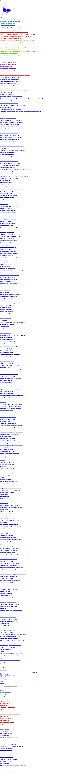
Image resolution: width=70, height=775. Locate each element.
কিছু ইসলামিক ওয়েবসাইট (6, 11)
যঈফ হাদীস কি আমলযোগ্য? (4, 752)
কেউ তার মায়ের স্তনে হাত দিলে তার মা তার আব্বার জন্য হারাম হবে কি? (10, 490)
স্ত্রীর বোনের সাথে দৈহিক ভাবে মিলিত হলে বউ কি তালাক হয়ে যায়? (9, 434)
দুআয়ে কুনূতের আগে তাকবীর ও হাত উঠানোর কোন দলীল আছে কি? (9, 604)
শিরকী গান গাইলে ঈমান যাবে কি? (5, 128)
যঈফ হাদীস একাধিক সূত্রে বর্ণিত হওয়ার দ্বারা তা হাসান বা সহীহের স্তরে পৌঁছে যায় (11, 746)
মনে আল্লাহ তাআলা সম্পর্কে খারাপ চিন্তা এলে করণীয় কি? (8, 341)
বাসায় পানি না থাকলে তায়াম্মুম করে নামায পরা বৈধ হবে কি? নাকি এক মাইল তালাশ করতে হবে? (13, 150)
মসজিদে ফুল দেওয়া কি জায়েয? (4, 642)
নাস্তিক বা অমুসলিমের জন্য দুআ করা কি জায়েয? (7, 391)
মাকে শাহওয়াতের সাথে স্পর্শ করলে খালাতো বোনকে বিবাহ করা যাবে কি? (10, 81)
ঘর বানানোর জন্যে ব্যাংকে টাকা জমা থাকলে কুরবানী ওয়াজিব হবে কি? (9, 589)
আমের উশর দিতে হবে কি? (4, 412)
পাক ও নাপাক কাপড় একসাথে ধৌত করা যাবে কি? (7, 384)
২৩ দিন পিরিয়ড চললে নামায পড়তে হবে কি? (6, 348)
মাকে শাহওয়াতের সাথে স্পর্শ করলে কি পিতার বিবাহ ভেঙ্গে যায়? (8, 576)
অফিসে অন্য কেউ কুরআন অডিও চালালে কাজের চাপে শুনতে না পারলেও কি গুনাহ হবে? (12, 42)
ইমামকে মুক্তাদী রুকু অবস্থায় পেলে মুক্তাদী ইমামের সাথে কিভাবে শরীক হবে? (11, 539)
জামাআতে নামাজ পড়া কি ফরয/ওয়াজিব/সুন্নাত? (7, 363)
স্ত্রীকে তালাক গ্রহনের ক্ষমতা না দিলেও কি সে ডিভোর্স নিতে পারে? (9, 178)
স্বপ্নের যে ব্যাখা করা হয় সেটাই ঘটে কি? (6, 421)
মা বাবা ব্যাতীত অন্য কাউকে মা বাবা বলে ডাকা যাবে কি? (8, 617)
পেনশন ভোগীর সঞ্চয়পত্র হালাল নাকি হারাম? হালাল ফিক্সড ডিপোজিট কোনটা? (11, 137)
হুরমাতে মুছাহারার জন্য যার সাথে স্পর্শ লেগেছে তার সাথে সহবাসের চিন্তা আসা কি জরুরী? (12, 105)
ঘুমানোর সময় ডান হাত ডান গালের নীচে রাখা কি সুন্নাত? (8, 537)
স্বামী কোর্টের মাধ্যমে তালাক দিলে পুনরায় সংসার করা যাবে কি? (8, 240)
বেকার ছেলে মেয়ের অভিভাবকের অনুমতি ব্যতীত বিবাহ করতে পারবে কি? (10, 354)
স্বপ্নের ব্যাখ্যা (2, 460)
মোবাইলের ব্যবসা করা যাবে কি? (4, 326)
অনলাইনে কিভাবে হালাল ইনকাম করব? (5, 281)
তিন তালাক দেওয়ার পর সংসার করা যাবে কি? (6, 100)
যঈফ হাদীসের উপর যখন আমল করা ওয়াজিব (6, 750)
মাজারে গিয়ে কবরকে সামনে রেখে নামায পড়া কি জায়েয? (8, 582)
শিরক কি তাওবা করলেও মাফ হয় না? (5, 498)
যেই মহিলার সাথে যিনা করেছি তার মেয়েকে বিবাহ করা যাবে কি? (8, 257)
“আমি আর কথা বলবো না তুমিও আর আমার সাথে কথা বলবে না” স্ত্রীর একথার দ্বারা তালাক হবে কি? (13, 90)
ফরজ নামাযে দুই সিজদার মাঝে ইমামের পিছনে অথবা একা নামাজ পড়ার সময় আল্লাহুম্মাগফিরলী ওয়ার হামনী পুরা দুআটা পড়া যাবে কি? (18, 34)
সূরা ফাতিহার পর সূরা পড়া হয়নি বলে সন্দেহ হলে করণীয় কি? (8, 49)
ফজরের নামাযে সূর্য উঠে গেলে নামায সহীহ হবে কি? (7, 457)
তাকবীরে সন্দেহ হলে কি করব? (4, 509)
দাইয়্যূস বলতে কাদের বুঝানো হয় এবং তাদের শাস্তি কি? (8, 602)
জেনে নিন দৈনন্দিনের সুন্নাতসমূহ (4, 673)
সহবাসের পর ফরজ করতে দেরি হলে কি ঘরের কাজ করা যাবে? (8, 513)
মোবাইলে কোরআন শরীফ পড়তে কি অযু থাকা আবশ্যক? (8, 247)
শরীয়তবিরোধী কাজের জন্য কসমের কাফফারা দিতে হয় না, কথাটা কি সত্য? (10, 19)
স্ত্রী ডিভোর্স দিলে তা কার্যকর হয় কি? (5, 180)
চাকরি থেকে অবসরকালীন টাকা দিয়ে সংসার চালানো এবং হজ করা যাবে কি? (10, 186)
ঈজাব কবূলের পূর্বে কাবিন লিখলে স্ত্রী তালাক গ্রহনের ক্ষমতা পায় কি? (9, 520)
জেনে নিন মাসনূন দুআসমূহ (4, 674)
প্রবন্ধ (3, 5)
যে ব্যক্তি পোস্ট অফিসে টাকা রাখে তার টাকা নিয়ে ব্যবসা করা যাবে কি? (10, 27)
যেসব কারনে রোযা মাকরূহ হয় (4, 705)
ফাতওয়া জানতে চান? (3, 670)
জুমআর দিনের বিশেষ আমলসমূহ (4, 763)
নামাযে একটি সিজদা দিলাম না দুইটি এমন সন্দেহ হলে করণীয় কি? (9, 206)
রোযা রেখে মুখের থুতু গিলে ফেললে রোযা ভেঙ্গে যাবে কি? (8, 118)
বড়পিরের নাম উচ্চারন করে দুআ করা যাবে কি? (6, 255)
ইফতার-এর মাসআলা (3, 711)
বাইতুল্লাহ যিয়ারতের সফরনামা (4, 735)
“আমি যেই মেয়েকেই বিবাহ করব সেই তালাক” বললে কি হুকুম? (8, 550)
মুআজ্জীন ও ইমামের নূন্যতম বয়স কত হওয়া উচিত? (7, 197)
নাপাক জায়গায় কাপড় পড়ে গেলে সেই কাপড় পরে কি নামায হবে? (9, 627)
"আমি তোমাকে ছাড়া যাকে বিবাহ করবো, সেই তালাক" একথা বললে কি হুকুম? (10, 214)
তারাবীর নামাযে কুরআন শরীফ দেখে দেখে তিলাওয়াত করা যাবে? (8, 481)
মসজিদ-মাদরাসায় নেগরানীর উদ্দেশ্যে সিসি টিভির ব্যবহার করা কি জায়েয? (10, 580)
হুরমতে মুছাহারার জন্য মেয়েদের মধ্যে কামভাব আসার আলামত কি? (9, 253)
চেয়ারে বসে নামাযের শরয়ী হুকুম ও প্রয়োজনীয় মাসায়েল (7, 767)
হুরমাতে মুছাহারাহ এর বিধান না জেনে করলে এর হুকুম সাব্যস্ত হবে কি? (9, 126)
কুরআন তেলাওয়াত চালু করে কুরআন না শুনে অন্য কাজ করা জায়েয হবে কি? (10, 636)
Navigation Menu (3, 1)
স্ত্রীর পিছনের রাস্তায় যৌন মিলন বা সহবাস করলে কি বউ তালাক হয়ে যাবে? (10, 294)
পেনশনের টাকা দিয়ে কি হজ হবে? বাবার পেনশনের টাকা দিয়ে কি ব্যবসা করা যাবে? (11, 135)
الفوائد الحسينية (5, 12)
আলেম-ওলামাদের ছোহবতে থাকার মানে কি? (6, 399)
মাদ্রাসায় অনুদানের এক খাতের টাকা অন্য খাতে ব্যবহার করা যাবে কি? (9, 55)
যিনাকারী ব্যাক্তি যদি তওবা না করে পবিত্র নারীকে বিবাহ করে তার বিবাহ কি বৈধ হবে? (11, 567)
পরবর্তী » (5, 662)
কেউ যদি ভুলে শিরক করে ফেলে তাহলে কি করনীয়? (7, 492)
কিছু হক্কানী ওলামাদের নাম (6, 9)
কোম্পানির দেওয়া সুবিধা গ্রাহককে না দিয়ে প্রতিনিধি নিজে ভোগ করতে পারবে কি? (11, 425)
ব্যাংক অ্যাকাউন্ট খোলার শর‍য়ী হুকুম (5, 754)
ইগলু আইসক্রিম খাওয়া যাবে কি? (4, 320)
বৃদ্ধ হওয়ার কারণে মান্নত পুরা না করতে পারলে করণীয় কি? (8, 212)
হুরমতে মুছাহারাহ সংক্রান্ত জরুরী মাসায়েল (6, 733)
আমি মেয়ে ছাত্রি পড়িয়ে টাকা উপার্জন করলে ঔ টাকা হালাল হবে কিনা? (9, 365)
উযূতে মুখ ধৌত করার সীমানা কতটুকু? (5, 266)
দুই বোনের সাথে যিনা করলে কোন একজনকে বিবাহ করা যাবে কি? (9, 103)
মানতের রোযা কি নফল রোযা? (4, 503)
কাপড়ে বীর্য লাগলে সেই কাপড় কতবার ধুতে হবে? (7, 546)
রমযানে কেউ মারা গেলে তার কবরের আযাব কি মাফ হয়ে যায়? (8, 599)
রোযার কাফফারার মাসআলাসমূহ (4, 716)
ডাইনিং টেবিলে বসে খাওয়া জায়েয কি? (5, 328)
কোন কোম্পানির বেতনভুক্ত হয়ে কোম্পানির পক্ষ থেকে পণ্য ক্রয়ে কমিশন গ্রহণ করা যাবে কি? (13, 335)
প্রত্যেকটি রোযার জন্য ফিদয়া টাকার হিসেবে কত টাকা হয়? (8, 516)
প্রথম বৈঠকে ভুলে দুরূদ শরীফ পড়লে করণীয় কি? (7, 462)
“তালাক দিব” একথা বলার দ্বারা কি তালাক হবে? (7, 311)
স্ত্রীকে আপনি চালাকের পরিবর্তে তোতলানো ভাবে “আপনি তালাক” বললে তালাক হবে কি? (12, 146)
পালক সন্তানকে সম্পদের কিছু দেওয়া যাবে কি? (6, 225)
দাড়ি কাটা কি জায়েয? (3, 466)
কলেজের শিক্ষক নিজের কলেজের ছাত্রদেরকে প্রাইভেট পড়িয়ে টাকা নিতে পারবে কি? (11, 395)
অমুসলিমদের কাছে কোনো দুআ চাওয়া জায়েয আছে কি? (7, 268)
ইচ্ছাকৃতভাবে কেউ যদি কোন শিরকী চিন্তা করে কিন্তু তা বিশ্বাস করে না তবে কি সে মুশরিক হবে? (13, 634)
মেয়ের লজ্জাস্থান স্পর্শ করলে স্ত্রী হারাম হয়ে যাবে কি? (7, 167)
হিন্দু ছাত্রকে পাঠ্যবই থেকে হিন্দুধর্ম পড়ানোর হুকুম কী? (7, 419)
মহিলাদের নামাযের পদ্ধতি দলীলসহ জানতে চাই (6, 94)
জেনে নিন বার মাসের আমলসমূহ (4, 676)
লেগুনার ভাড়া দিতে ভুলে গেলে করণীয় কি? (6, 221)
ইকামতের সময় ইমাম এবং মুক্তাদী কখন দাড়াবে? (7, 742)
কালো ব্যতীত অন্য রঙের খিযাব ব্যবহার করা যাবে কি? (7, 440)
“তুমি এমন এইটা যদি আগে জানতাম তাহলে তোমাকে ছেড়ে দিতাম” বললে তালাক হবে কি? (12, 322)
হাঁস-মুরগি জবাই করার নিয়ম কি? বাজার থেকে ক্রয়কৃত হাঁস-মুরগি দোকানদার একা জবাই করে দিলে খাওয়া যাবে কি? (15, 169)
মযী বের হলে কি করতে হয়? (4, 556)
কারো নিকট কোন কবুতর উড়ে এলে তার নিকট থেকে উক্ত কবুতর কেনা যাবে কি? (11, 38)
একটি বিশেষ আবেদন (35, 672)
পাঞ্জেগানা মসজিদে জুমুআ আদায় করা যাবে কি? (6, 535)
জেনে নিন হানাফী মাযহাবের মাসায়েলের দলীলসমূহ (7, 675)
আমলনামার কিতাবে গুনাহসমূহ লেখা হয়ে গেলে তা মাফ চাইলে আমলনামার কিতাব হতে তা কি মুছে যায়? (14, 47)
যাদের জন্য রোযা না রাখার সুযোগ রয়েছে (5, 718)
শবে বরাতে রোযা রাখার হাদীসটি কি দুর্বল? (5, 531)
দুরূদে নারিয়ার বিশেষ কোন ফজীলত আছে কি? (6, 436)
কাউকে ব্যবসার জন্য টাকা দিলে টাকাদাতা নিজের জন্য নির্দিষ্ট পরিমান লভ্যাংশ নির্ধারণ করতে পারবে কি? (14, 32)
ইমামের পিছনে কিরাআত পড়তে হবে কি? (5, 290)
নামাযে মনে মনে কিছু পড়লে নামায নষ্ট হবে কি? (6, 249)
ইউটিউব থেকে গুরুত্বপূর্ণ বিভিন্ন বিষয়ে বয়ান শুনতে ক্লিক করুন (9, 737)
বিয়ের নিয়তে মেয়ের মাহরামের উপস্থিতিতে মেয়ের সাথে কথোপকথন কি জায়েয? (11, 408)
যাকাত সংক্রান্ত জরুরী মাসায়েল (4, 729)
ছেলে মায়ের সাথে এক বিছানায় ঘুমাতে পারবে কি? (7, 361)
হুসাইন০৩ (3, 679)
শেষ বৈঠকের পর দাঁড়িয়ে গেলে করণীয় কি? (6, 595)
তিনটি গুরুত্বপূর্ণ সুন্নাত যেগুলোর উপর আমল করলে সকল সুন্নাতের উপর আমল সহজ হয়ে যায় (13, 765)
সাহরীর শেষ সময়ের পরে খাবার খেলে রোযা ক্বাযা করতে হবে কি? (9, 524)
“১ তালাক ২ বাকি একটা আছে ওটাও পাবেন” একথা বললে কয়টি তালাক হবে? (10, 109)
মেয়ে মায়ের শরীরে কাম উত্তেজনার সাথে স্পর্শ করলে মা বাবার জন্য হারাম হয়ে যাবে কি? (12, 397)
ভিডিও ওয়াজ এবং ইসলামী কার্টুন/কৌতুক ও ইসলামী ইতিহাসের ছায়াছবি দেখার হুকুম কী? (12, 640)
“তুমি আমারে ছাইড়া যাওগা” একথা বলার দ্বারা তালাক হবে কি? (9, 53)
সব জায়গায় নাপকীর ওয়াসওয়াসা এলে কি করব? (6, 387)
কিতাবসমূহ (4, 8)
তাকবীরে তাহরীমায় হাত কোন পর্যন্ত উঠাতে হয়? (6, 479)
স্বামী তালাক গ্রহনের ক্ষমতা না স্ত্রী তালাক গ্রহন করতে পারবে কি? (9, 272)
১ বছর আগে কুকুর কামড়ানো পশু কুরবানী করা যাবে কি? (7, 23)
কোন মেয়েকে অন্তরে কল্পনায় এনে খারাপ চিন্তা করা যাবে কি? (8, 470)
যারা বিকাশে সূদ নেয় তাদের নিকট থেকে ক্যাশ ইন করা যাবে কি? (9, 251)
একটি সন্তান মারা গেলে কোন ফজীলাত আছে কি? (7, 234)
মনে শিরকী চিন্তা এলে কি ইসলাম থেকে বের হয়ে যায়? (7, 285)
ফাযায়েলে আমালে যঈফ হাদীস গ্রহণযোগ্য (6, 748)
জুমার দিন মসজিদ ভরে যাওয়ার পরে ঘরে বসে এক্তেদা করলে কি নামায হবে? (10, 21)
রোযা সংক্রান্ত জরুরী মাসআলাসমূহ (5, 701)
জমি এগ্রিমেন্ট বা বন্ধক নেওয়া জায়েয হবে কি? (6, 184)
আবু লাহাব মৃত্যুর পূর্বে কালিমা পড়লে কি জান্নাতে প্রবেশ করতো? (9, 541)
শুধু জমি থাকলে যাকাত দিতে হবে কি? (5, 367)
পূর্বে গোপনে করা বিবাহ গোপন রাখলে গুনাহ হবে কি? (7, 324)
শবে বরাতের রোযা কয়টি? (3, 522)
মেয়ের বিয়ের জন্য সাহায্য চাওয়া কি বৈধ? (6, 208)
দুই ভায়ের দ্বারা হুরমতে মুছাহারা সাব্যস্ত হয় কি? (7, 339)
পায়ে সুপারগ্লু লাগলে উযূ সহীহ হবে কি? (5, 356)
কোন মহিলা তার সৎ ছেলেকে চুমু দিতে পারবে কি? (7, 232)
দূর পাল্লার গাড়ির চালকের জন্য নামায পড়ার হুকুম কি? (7, 300)
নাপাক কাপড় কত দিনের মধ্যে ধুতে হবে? (5, 318)
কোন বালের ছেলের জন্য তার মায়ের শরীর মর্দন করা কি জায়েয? (8, 64)
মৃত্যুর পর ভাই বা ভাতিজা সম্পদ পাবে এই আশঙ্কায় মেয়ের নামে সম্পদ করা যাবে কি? (11, 122)
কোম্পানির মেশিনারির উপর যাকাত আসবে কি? (6, 107)
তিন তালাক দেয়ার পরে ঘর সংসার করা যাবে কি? (6, 191)
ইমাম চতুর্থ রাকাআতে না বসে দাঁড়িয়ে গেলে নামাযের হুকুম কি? (8, 279)
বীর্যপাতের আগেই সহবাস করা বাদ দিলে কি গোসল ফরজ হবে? (8, 296)
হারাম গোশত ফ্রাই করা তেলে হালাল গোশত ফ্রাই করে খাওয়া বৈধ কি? (9, 275)
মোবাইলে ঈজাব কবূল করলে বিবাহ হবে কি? (6, 66)
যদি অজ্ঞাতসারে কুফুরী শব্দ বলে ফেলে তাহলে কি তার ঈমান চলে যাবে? (9, 619)
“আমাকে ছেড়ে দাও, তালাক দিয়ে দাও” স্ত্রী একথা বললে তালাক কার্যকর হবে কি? (11, 610)
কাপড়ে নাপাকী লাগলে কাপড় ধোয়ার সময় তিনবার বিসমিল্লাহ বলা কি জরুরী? (10, 563)
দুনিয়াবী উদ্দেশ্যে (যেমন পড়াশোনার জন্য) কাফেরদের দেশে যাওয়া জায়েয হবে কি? (11, 270)
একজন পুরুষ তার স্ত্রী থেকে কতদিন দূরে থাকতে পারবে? (8, 313)
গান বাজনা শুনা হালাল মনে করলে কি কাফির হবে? (7, 154)
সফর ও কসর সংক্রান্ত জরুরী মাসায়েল (5, 761)
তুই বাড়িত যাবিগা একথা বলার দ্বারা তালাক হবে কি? (7, 85)
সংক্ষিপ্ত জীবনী (5, 4)
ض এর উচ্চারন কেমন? (3, 544)
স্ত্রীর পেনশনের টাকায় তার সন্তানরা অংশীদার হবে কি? (7, 156)
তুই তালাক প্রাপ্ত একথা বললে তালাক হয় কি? (6, 597)
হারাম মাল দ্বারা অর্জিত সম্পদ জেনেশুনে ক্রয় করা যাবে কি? (8, 414)
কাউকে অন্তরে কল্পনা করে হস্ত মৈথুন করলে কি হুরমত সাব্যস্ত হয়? (9, 346)
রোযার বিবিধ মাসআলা (3, 724)
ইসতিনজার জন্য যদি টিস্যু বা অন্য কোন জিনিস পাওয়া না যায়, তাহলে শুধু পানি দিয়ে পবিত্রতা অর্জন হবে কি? (15, 75)
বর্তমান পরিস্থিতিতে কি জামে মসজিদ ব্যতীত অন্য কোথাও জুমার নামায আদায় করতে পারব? (12, 526)
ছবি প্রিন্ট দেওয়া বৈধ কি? (3, 148)
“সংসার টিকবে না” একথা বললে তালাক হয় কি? (6, 578)
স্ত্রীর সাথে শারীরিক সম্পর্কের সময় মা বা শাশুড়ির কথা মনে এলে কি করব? (10, 124)
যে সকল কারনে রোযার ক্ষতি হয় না (5, 703)
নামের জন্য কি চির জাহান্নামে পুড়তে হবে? (6, 475)
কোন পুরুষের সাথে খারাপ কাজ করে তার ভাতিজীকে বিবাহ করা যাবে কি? (10, 427)
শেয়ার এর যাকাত (2, 690)
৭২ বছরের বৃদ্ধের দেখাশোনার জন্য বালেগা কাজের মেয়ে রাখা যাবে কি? (9, 165)
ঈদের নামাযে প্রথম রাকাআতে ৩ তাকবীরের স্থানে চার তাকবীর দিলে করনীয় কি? (11, 227)
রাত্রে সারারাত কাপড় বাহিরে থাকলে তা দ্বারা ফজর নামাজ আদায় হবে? (9, 453)
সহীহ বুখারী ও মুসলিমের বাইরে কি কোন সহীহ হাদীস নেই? (8, 744)
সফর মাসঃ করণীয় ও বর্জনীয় (4, 696)
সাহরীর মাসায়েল (2, 709)
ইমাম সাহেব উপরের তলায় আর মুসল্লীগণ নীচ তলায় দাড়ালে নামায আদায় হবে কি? (11, 432)
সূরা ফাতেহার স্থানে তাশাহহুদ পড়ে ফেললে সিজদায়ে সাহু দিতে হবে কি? (10, 171)
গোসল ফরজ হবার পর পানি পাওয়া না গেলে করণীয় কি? (7, 262)
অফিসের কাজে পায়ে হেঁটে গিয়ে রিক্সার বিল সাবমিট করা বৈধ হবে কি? (9, 139)
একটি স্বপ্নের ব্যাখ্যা (3, 608)
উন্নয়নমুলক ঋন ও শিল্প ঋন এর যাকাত (5, 692)
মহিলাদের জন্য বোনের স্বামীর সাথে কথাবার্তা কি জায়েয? (8, 455)
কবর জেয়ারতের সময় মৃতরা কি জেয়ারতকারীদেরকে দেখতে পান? (8, 565)
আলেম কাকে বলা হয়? (3, 402)
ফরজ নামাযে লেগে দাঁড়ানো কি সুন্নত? (5, 533)
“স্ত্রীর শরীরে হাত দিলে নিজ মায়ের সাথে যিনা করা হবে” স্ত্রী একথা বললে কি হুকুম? (11, 653)
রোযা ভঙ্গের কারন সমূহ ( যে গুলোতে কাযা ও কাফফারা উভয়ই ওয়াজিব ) (10, 714)
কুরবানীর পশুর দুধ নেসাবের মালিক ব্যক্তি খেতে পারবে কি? (8, 219)
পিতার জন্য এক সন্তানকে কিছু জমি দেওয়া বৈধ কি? (7, 210)
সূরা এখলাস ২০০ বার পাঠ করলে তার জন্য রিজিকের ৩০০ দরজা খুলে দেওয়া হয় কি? (11, 404)
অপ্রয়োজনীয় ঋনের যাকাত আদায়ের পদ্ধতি (6, 358)
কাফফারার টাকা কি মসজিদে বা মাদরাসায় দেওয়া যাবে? (7, 309)
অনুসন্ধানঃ (1, 685)
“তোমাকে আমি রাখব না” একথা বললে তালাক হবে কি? (7, 229)
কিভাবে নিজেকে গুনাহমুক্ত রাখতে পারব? (5, 333)
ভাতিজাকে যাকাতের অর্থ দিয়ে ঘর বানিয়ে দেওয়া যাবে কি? (8, 438)
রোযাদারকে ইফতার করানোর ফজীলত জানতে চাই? (7, 518)
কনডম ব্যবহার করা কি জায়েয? (4, 143)
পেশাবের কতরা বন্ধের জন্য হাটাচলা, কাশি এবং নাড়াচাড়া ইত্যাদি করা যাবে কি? (11, 378)
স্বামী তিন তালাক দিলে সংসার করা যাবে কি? (6, 182)
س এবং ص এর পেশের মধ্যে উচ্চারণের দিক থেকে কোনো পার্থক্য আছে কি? (11, 369)
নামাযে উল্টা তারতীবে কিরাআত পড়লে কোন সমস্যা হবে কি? (8, 569)
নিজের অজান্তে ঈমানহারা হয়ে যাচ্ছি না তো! (6, 757)
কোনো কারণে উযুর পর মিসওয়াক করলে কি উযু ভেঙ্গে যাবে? (8, 298)
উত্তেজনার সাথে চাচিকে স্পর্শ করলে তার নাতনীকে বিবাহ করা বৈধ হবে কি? (10, 79)
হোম (3, 3)
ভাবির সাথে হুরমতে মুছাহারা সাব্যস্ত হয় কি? (6, 337)
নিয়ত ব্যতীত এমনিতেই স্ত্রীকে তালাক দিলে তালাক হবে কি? (8, 621)
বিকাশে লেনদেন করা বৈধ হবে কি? (5, 292)
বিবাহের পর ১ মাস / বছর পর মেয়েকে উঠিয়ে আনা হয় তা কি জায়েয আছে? (10, 242)
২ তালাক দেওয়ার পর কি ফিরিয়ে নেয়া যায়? (6, 92)
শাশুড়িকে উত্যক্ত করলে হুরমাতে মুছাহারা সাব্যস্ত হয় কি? (8, 417)
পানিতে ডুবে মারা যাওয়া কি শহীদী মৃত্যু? (5, 649)
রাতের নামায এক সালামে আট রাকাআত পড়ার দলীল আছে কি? (8, 141)
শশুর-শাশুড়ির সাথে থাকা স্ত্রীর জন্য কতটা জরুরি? (7, 584)
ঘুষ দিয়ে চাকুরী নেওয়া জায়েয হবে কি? (5, 264)
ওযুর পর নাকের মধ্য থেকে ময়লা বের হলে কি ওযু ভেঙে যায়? (8, 485)
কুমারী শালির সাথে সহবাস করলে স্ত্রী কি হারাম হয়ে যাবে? (8, 62)
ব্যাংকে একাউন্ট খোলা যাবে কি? (4, 625)
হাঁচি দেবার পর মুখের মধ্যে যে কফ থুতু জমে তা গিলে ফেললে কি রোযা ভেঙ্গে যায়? (11, 507)
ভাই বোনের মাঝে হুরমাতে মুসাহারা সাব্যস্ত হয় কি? (7, 464)
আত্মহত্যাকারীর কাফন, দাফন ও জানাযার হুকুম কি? (7, 152)
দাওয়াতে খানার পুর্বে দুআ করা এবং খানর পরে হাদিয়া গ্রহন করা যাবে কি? (10, 548)
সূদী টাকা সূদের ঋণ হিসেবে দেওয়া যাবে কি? (6, 382)
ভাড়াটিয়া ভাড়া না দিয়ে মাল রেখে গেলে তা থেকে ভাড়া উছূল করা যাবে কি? (10, 660)
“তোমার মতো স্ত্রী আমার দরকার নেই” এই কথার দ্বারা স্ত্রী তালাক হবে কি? (10, 236)
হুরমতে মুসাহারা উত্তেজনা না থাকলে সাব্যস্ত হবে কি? (7, 70)
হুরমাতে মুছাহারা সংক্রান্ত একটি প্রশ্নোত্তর (6, 380)
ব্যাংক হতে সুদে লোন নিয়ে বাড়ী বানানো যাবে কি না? (7, 305)
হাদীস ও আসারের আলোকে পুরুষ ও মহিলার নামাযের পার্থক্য (8, 739)
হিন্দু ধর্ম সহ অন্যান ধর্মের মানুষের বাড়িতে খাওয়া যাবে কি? (8, 277)
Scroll (1, 774)
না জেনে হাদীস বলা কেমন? (4, 494)
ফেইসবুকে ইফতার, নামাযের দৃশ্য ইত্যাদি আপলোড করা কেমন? (9, 505)
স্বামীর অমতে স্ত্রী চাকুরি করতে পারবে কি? (6, 593)
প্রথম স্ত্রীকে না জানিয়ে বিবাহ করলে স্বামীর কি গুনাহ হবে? (8, 68)
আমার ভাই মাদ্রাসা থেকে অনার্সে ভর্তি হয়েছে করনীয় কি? (8, 632)
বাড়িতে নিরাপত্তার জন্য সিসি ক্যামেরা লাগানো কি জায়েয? (8, 483)
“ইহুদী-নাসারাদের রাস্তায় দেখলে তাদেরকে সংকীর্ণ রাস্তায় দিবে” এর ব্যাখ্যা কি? (11, 77)
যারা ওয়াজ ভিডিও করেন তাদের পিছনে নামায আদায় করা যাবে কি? (9, 655)
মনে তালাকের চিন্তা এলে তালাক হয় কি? (6, 307)
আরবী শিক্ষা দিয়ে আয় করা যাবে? (4, 496)
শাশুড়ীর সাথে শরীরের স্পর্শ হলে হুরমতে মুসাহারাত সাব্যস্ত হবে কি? (9, 57)
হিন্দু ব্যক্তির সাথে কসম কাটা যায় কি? (5, 350)
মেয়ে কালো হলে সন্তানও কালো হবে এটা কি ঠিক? (7, 238)
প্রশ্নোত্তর (4, 6)
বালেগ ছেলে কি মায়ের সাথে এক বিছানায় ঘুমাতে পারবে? (7, 552)
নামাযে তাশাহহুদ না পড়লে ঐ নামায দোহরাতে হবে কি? (7, 260)
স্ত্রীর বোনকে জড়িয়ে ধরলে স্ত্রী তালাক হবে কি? (6, 60)
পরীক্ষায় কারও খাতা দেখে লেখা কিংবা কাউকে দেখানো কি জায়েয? (9, 638)
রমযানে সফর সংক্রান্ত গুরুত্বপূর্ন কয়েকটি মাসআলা (7, 722)
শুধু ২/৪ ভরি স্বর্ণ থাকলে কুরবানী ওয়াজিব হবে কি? (7, 199)
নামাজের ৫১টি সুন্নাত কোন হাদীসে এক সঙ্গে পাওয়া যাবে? (8, 83)
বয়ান (3, 7)
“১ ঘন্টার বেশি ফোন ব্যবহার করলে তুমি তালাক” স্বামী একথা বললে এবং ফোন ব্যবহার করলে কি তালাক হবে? (15, 176)
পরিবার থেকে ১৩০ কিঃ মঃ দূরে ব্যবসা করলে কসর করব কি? (8, 647)
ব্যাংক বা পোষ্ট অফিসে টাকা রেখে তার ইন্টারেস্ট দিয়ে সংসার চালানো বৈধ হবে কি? (11, 120)
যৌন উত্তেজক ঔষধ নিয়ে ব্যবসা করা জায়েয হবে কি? (7, 25)
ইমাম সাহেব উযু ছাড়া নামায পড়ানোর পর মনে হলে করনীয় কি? (8, 559)
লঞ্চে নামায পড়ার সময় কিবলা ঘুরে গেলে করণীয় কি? (7, 217)
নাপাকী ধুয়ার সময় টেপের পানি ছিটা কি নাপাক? (6, 511)
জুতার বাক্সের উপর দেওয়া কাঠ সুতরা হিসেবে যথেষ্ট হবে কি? (8, 376)
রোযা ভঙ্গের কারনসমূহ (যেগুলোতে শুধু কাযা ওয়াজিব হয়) (8, 707)
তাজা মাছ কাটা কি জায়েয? (4, 204)
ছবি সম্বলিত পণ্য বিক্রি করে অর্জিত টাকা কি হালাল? (7, 223)
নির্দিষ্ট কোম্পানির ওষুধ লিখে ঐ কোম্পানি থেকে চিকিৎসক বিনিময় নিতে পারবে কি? (11, 96)
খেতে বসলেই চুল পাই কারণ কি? (4, 623)
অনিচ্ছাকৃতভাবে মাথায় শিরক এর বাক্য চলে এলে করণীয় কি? (8, 283)
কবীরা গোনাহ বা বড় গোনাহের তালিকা (5, 731)
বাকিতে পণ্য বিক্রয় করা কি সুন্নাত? (5, 447)
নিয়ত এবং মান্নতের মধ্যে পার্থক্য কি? (5, 591)
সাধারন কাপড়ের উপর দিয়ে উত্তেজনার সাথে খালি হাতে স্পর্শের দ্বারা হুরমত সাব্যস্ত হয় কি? (13, 574)
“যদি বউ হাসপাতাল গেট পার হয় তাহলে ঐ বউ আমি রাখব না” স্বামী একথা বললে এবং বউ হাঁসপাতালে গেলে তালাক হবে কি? (17, 40)
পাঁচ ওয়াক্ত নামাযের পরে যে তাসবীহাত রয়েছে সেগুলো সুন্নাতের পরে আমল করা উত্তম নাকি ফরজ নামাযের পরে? (16, 36)
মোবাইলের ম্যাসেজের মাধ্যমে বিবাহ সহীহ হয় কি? (7, 561)
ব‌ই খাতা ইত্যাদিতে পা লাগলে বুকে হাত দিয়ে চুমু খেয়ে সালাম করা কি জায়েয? (10, 406)
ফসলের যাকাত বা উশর (3, 694)
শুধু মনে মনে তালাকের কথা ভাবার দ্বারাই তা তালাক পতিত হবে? (9, 133)
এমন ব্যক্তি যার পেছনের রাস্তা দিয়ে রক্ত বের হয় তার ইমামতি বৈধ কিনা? (10, 645)
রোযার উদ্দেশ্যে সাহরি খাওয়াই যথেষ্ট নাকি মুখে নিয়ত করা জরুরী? (9, 115)
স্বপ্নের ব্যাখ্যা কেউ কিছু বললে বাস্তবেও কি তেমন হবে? (8, 423)
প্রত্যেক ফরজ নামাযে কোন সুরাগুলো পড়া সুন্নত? (7, 113)
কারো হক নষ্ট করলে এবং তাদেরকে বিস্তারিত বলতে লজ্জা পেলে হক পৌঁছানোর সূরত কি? (12, 189)
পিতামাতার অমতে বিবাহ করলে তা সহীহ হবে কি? (7, 352)
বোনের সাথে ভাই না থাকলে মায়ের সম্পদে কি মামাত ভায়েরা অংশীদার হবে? (10, 163)
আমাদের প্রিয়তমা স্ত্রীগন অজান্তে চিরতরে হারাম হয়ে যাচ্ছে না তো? (9, 759)
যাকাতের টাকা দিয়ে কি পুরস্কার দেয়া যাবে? (6, 193)
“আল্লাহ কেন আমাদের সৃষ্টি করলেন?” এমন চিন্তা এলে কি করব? (9, 612)
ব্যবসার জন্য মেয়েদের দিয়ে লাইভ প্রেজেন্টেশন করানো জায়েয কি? (9, 161)
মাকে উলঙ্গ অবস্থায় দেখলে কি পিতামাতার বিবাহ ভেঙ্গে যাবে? (8, 315)
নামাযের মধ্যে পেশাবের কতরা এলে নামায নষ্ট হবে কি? (7, 451)
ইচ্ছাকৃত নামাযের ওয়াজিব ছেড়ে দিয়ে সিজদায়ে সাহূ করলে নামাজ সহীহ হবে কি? (11, 389)
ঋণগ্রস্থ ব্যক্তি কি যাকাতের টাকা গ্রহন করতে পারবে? (8, 630)
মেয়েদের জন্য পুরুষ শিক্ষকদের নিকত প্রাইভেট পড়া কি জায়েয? (9, 554)
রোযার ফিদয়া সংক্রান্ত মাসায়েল (4, 720)
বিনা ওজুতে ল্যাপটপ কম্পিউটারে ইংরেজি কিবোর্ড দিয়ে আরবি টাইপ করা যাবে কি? (11, 488)
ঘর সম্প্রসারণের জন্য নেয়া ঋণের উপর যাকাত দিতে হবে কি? (8, 606)
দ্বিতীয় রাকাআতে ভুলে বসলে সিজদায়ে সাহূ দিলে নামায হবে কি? (9, 374)
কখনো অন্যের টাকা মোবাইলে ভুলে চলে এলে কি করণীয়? (8, 343)
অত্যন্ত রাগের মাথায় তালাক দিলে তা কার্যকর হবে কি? (7, 17)
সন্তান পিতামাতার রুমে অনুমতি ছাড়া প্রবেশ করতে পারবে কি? (8, 195)
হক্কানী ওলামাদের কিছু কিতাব (7, 10)
